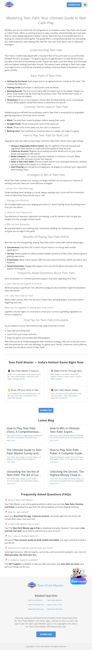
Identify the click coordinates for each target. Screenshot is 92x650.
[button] (85, 5)
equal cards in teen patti (55, 604)
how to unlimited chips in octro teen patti (37, 600)
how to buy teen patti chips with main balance (37, 604)
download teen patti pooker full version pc (37, 609)
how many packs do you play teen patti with (55, 600)
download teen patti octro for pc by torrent (55, 609)
